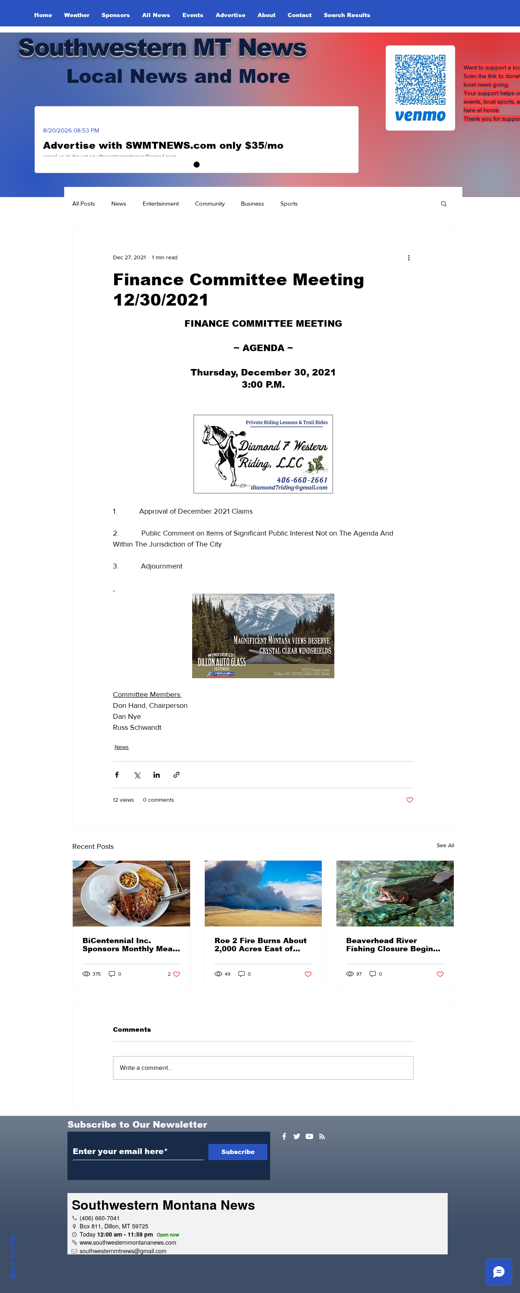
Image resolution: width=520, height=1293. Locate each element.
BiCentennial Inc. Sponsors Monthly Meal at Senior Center (128, 945)
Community (210, 203)
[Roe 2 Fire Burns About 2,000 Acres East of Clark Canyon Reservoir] (263, 893)
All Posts (83, 203)
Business (252, 203)
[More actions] (409, 257)
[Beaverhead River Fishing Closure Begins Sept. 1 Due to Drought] (395, 893)
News (118, 203)
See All (445, 845)
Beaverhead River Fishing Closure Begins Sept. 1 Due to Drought (392, 945)
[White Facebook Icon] (284, 1136)
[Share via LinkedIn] (156, 775)
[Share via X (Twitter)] (137, 775)
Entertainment (161, 203)
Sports (289, 203)
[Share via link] (176, 775)
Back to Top (13, 1256)
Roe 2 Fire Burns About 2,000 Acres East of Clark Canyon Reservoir (261, 945)
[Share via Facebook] (117, 775)
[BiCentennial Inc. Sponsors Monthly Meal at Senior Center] (131, 893)
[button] (444, 203)
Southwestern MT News (162, 47)
